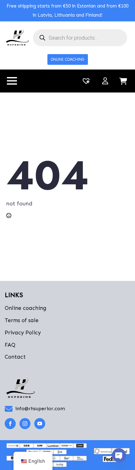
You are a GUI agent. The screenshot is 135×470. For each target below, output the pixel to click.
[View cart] (123, 82)
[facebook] (10, 423)
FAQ (10, 345)
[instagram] (24, 423)
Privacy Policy (23, 332)
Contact (15, 357)
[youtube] (39, 423)
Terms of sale (22, 320)
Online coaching (25, 308)
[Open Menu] (12, 81)
